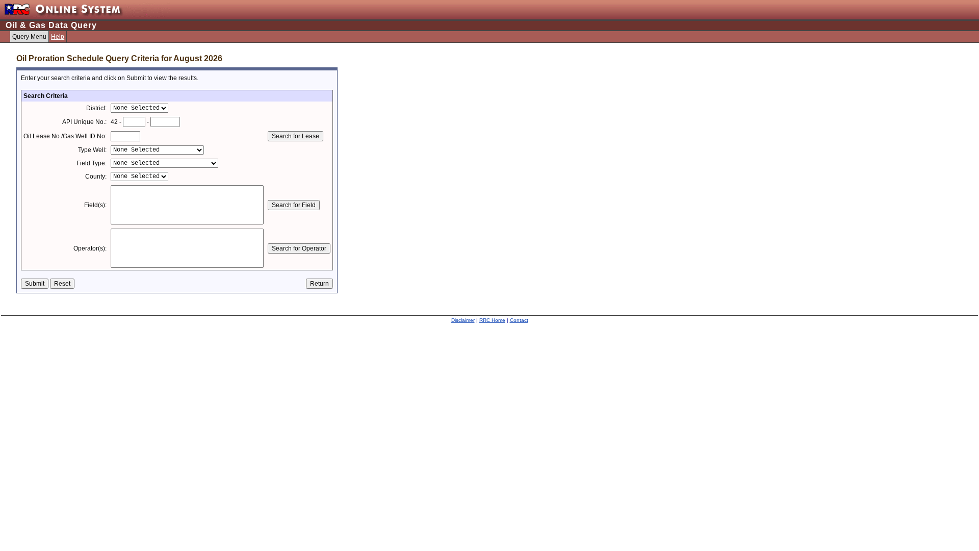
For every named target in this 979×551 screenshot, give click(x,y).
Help (57, 36)
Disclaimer (463, 320)
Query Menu (29, 36)
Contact (519, 320)
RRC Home (492, 320)
